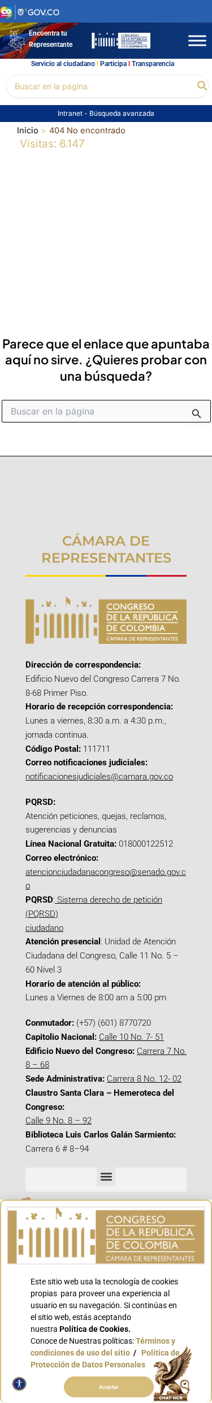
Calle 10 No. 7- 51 (131, 1037)
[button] (202, 86)
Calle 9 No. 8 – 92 (58, 1121)
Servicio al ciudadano (63, 64)
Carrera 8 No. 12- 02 (144, 1079)
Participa (113, 64)
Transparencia (153, 64)
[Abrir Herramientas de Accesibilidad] (19, 1383)
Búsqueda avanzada (121, 113)
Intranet (71, 113)
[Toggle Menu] (197, 40)
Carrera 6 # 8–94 (57, 1149)
